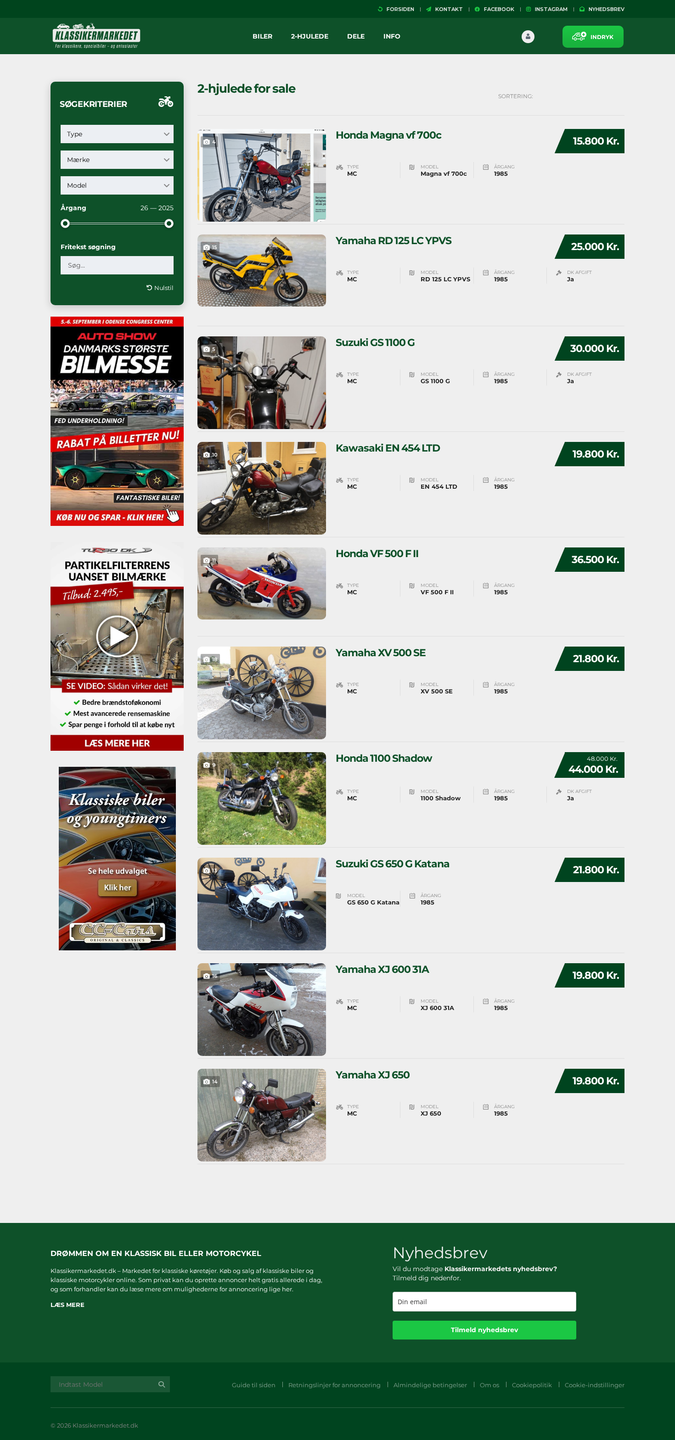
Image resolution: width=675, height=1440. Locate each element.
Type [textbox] (74, 134)
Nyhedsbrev (604, 9)
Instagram (549, 9)
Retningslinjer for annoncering (334, 1385)
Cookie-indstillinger (594, 1385)
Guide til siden (254, 1385)
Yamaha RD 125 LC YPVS (393, 240)
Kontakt (447, 9)
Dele (356, 36)
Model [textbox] (77, 185)
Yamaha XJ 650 (373, 1075)
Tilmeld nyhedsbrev (484, 1330)
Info (391, 36)
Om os (489, 1385)
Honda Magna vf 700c (388, 135)
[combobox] (117, 134)
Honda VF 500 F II (377, 553)
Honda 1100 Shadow (384, 758)
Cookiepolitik (532, 1385)
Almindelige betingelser (430, 1385)
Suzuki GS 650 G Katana (393, 864)
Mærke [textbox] (78, 160)
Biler (262, 36)
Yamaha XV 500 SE (381, 653)
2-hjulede (309, 36)
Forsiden (398, 9)
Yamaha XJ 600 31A (382, 969)
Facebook (497, 9)
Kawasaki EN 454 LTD (388, 448)
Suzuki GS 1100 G (375, 342)
